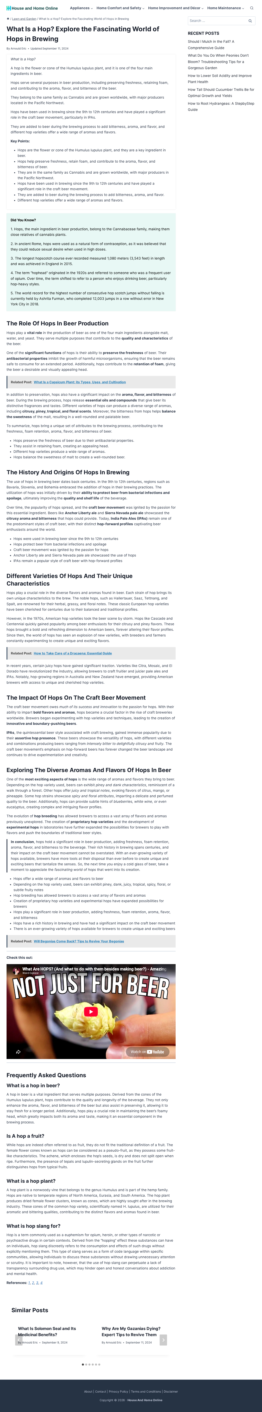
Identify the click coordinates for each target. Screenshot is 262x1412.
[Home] (8, 18)
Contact (100, 1391)
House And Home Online (145, 1400)
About (88, 1391)
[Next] (163, 1340)
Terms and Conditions (146, 1391)
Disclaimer (171, 1391)
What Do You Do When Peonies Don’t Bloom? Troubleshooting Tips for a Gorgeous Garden (218, 61)
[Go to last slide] (19, 1340)
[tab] (83, 1365)
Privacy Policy (118, 1391)
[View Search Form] (251, 8)
